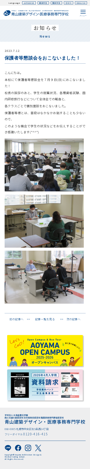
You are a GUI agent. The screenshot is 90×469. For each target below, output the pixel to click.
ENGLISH (81, 3)
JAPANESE (29, 3)
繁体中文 (56, 3)
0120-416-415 (35, 434)
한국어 (69, 3)
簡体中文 (43, 3)
